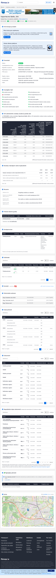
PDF (23, 420)
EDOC (23, 424)
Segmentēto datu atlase (7, 545)
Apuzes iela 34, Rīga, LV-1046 (25, 78)
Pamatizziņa (4, 540)
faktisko (49, 494)
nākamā (51, 349)
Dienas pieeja (19, 545)
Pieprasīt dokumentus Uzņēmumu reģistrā (41, 466)
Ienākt (49, 2)
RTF (23, 432)
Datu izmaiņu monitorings (7, 552)
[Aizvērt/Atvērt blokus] (55, 9)
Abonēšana (18, 542)
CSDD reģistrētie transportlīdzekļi (26, 82)
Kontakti (48, 554)
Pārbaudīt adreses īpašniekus (46, 78)
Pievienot (18, 486)
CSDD (38, 543)
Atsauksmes (49, 552)
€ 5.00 (8, 37)
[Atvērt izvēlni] (53, 2)
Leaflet (41, 526)
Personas (28, 543)
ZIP (41, 328)
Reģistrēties (19, 549)
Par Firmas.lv (49, 540)
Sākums (2, 7)
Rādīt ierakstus (47, 260)
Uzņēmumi (29, 540)
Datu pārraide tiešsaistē (7, 543)
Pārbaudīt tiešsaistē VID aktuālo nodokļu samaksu (39, 101)
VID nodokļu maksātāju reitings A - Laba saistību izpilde (41, 106)
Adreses (28, 545)
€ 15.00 (8, 52)
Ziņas (38, 549)
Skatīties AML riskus (7, 104)
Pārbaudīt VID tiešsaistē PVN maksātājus (44, 71)
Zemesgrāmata (40, 540)
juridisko (45, 494)
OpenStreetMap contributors (48, 526)
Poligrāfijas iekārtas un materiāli (26, 192)
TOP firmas (29, 552)
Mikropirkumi (19, 547)
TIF (23, 441)
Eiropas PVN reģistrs (49, 74)
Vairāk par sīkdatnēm (46, 573)
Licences (48, 545)
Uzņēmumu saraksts (10, 7)
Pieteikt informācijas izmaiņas (48, 286)
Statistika (48, 543)
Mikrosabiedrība (23, 19)
